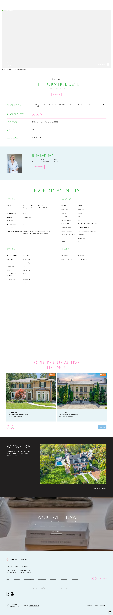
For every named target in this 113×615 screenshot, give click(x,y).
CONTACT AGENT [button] (38, 166)
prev (7, 64)
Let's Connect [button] (57, 531)
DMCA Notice (75, 579)
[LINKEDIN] (100, 578)
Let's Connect (64, 579)
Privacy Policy (102, 605)
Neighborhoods (42, 579)
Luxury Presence (34, 605)
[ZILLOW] (104, 578)
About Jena (17, 579)
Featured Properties (29, 579)
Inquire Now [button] (56, 94)
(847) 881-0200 (45, 161)
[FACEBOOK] (92, 578)
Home (8, 579)
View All (102, 427)
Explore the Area (100, 488)
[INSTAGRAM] (96, 578)
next (11, 64)
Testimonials (53, 579)
